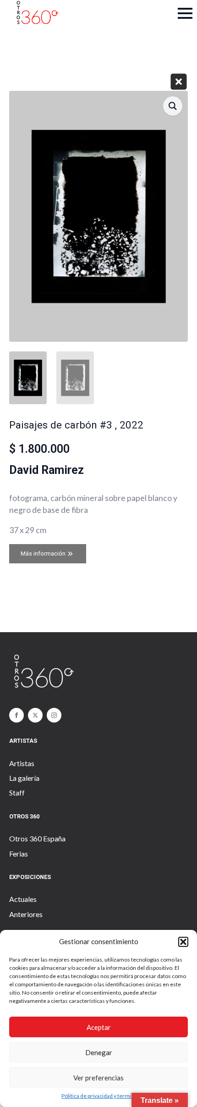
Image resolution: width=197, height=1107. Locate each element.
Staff (17, 792)
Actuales (23, 899)
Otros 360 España (37, 838)
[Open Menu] (185, 13)
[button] (183, 941)
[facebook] (16, 715)
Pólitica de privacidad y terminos (100, 1095)
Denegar (98, 1052)
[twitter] (35, 715)
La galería (24, 777)
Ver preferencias (98, 1078)
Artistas (21, 763)
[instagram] (54, 715)
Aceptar (99, 1027)
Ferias (18, 853)
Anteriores (26, 914)
